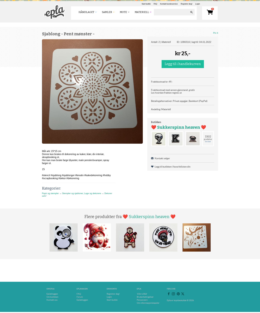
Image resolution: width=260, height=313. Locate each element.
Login (197, 4)
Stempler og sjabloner (72, 193)
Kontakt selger (162, 158)
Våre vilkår (142, 294)
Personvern (142, 300)
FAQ (155, 4)
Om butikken (52, 297)
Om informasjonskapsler (148, 303)
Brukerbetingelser (145, 297)
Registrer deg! (186, 4)
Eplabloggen (52, 294)
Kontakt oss (51, 300)
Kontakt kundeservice (169, 4)
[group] (92, 91)
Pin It (215, 33)
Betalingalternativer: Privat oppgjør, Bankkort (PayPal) (179, 101)
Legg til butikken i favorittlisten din (172, 166)
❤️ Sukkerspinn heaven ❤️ (178, 127)
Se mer (208, 142)
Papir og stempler (50, 193)
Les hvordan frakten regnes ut (166, 92)
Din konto (112, 289)
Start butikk (146, 4)
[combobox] (171, 12)
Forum (80, 297)
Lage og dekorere (92, 193)
